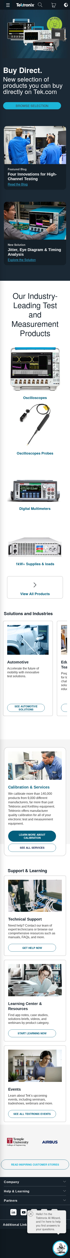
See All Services (32, 847)
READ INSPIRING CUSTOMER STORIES (35, 1164)
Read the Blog (18, 184)
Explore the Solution (22, 259)
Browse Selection (32, 105)
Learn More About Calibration (32, 836)
